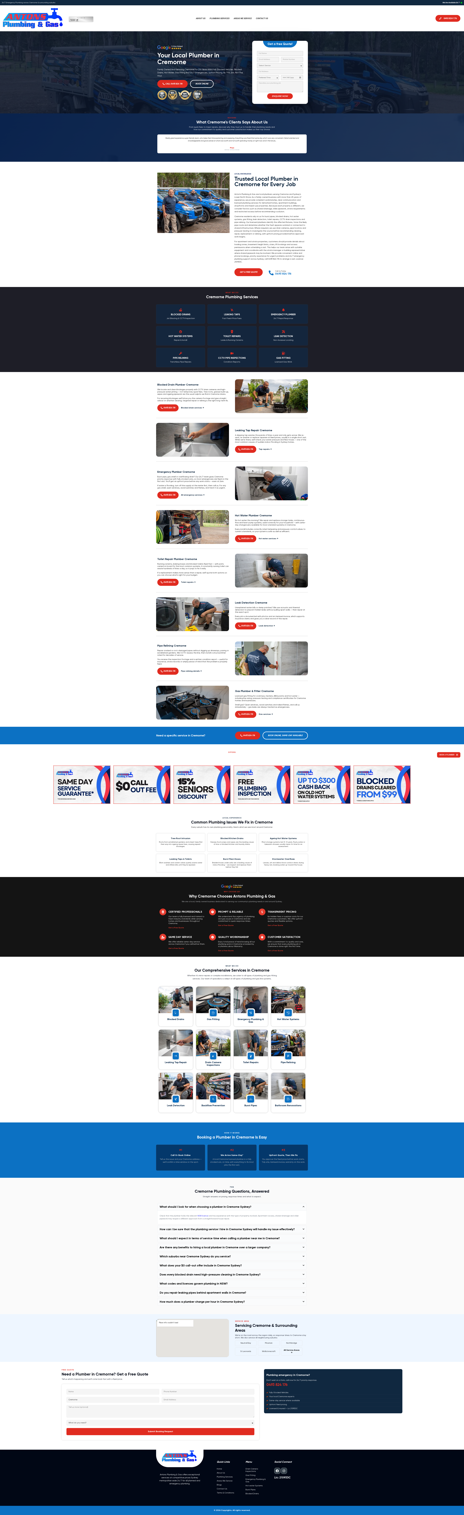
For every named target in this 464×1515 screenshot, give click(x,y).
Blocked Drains (180, 314)
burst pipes (269, 217)
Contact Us (262, 18)
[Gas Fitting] (283, 353)
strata (255, 242)
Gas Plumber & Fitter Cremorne (254, 691)
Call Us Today (280, 271)
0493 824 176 (283, 273)
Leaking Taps (232, 314)
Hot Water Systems (181, 336)
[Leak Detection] (283, 331)
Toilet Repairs (232, 336)
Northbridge (291, 1343)
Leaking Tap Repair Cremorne (253, 430)
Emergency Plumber (283, 314)
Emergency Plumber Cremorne (176, 472)
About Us (200, 18)
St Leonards (245, 1351)
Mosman (268, 1343)
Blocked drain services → (192, 408)
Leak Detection (283, 336)
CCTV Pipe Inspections (232, 358)
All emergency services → (193, 495)
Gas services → (266, 714)
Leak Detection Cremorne (251, 603)
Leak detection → (267, 626)
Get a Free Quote (176, 928)
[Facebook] (277, 1471)
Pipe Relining (180, 358)
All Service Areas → (292, 1351)
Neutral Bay (246, 1343)
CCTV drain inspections (290, 219)
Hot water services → (268, 539)
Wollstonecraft (269, 1351)
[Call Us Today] (271, 272)
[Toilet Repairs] (231, 331)
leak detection (259, 219)
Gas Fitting (283, 358)
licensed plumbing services (246, 203)
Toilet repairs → (188, 582)
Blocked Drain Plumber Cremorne (178, 384)
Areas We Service (243, 18)
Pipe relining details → (191, 671)
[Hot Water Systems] (180, 331)
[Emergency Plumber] (283, 309)
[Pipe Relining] (180, 353)
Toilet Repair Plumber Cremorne (177, 559)
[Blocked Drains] (180, 309)
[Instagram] (284, 1471)
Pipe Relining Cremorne (171, 646)
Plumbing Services (219, 18)
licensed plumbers (258, 222)
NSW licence (203, 1216)
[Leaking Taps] (231, 309)
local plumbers (265, 194)
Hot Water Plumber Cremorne (253, 515)
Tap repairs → (265, 449)
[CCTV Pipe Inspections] (231, 353)
